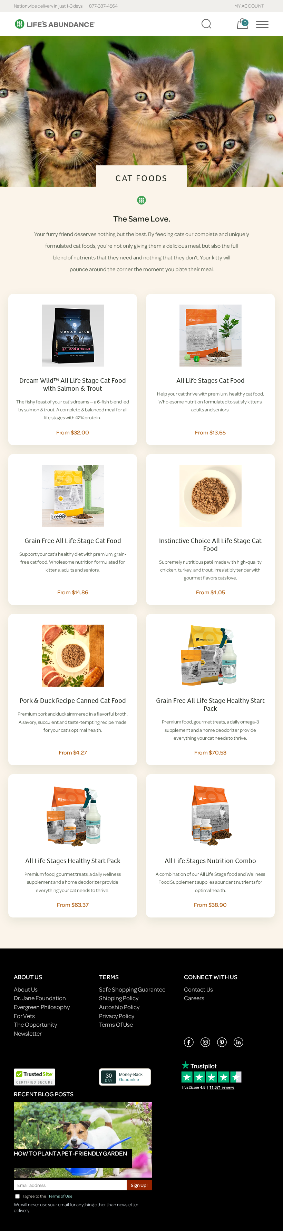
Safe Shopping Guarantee (132, 989)
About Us (26, 989)
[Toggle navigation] (260, 24)
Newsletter (28, 1033)
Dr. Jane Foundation (40, 998)
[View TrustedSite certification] (34, 1076)
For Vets (24, 1016)
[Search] (206, 24)
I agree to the (47, 1196)
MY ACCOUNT (249, 5)
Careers (194, 998)
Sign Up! (139, 1185)
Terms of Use (60, 1196)
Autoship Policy (119, 1007)
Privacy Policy (116, 1016)
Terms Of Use (116, 1024)
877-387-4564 (103, 5)
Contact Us (198, 989)
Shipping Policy (118, 998)
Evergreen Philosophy (42, 1007)
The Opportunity (35, 1024)
